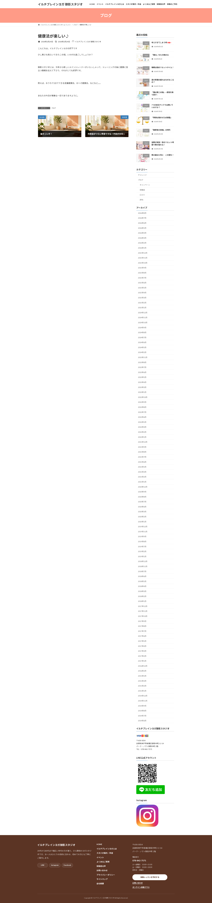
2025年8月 (142, 273)
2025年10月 (142, 263)
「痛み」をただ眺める (160, 55)
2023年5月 (142, 377)
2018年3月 (142, 591)
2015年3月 (142, 681)
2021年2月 (142, 477)
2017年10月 (142, 616)
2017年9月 (142, 621)
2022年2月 (142, 432)
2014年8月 (142, 711)
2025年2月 (142, 303)
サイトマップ (102, 879)
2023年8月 (142, 362)
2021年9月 (142, 447)
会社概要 (100, 883)
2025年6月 (142, 283)
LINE (42, 865)
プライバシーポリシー (106, 875)
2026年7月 (142, 218)
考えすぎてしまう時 (161, 42)
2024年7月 (142, 337)
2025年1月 (142, 308)
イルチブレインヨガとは (107, 848)
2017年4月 (142, 646)
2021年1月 (142, 482)
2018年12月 (142, 561)
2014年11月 (142, 701)
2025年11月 (142, 258)
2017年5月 (142, 641)
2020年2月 (142, 517)
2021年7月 (142, 457)
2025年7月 (142, 278)
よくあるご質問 (103, 862)
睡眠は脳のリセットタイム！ (163, 67)
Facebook (67, 865)
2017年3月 (142, 651)
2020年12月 (142, 487)
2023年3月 (142, 387)
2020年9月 (142, 492)
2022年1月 (142, 437)
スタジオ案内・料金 (105, 853)
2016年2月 (142, 671)
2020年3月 (142, 512)
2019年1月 (142, 556)
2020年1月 (142, 522)
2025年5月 (142, 288)
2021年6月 (142, 462)
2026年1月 (142, 248)
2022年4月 (142, 427)
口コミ (142, 195)
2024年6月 (142, 342)
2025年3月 (142, 298)
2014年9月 (142, 706)
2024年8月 (142, 332)
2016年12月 (142, 666)
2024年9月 (142, 328)
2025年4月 (142, 293)
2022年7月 (142, 412)
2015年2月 (142, 686)
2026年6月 (142, 223)
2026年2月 (142, 243)
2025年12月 (142, 253)
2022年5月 (142, 422)
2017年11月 (142, 611)
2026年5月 (142, 228)
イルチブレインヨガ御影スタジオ (152, 728)
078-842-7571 (139, 860)
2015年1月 (142, 691)
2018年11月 (142, 566)
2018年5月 (142, 581)
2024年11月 (142, 318)
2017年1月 (142, 661)
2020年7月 (142, 502)
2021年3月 (142, 472)
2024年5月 (142, 347)
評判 (141, 200)
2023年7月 (142, 367)
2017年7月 (142, 631)
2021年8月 (142, 452)
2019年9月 (142, 537)
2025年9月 (142, 268)
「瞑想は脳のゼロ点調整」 (162, 117)
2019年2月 (142, 551)
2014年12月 (142, 696)
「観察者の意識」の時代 (161, 130)
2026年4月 (142, 233)
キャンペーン (145, 185)
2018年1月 (142, 601)
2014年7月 (142, 716)
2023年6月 (142, 372)
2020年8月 (142, 497)
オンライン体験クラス (141, 887)
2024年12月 (142, 313)
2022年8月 (142, 407)
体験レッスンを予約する (149, 877)
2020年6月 (142, 507)
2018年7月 (142, 571)
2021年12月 (142, 442)
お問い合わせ (102, 870)
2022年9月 (142, 402)
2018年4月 (142, 586)
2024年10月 (142, 322)
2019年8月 (142, 541)
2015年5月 (142, 676)
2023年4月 (142, 382)
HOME (99, 844)
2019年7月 (142, 546)
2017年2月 (142, 656)
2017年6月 (142, 636)
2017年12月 (142, 606)
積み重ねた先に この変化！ (163, 155)
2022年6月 (142, 417)
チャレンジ (142, 175)
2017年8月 (142, 626)
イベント (100, 857)
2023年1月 (142, 392)
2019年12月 (142, 526)
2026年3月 (142, 238)
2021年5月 (142, 467)
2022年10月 (142, 397)
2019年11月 (142, 532)
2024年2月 (142, 352)
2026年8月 (142, 213)
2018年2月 (142, 596)
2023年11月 (142, 357)
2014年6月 (142, 721)
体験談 (142, 190)
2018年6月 (142, 576)
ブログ (53, 108)
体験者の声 (101, 866)
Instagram (55, 865)
